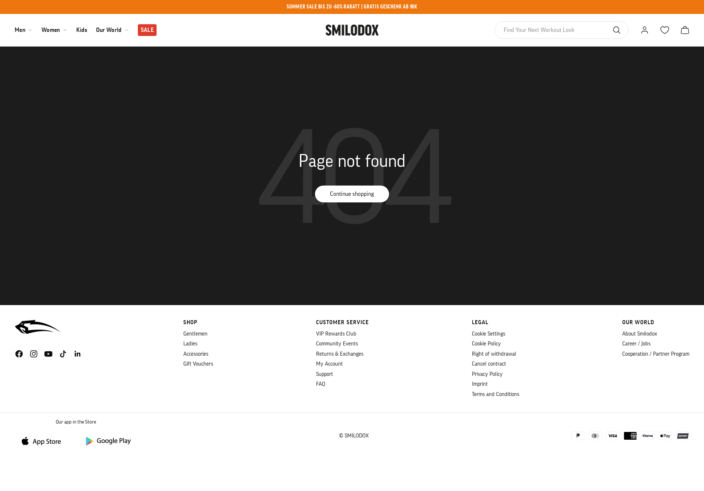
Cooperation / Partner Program (655, 354)
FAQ (320, 384)
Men (20, 30)
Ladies (190, 344)
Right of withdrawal (494, 354)
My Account (329, 364)
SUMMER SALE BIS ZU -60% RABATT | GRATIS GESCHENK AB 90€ (352, 7)
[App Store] (44, 440)
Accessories (195, 354)
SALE (147, 30)
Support (324, 374)
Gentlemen (195, 334)
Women (50, 30)
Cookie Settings (488, 334)
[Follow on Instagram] (33, 353)
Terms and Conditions (495, 394)
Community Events (337, 344)
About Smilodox (639, 334)
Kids (81, 30)
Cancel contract (489, 364)
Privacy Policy (487, 374)
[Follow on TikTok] (63, 353)
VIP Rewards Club (336, 334)
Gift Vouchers (198, 364)
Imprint (480, 384)
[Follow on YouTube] (48, 353)
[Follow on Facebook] (19, 353)
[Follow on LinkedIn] (77, 353)
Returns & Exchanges (339, 354)
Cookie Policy (486, 344)
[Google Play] (107, 440)
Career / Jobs (636, 344)
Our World (109, 30)
